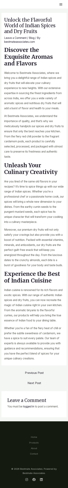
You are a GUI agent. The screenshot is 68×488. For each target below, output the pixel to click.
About (34, 448)
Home (34, 437)
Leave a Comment (15, 38)
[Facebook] (34, 479)
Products (34, 442)
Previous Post (34, 373)
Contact (34, 453)
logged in (28, 406)
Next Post (34, 383)
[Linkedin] (41, 479)
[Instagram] (26, 479)
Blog (32, 38)
